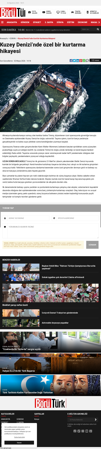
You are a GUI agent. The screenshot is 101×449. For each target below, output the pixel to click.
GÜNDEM (25, 22)
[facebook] (71, 61)
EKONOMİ (82, 22)
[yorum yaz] (87, 61)
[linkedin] (77, 61)
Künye (36, 419)
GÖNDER (92, 245)
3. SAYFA (49, 22)
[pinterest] (81, 61)
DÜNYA (60, 22)
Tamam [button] (19, 442)
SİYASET (37, 22)
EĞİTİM (70, 22)
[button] (99, 22)
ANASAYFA (12, 22)
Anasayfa (4, 38)
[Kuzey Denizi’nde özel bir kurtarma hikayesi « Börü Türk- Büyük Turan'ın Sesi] (15, 12)
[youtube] (86, 431)
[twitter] (74, 61)
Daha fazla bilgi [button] (19, 437)
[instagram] (83, 431)
